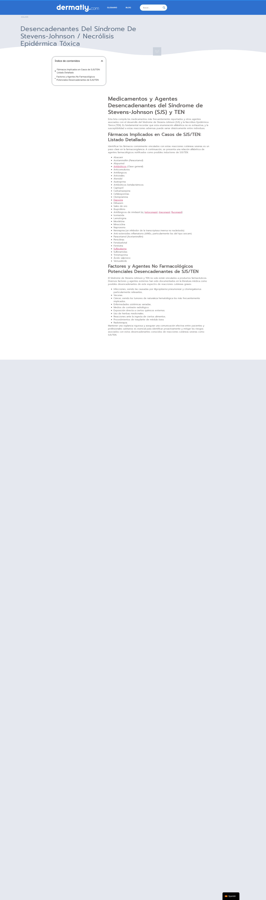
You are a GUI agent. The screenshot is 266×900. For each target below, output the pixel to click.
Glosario (112, 8)
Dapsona (118, 200)
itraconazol (164, 212)
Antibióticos (120, 166)
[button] (102, 61)
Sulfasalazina (120, 248)
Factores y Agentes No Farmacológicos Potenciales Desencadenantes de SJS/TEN (78, 78)
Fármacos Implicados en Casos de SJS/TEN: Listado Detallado (78, 71)
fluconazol (176, 212)
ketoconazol (151, 212)
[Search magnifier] (164, 8)
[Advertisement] (79, 107)
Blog (128, 8)
